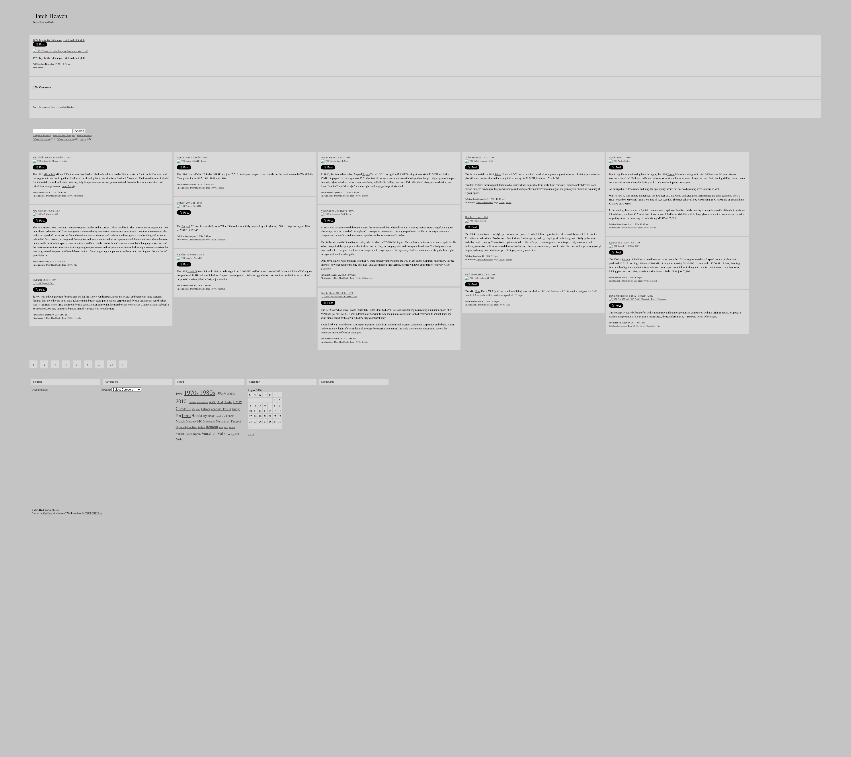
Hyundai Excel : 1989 (44, 279)
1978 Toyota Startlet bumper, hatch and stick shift (59, 40)
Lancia (221, 187)
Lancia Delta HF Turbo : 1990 (192, 157)
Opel (228, 421)
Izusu (217, 416)
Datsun (226, 409)
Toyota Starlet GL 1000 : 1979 (337, 293)
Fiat (658, 325)
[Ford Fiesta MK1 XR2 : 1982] (479, 277)
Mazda (180, 421)
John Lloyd (68, 186)
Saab (221, 427)
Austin (671, 174)
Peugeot (186, 226)
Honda (509, 259)
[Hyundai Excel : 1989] (44, 283)
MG (39, 227)
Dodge (236, 409)
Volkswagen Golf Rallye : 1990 (337, 210)
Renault (626, 259)
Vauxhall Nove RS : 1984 (190, 254)
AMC (213, 402)
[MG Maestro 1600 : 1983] (45, 214)
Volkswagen (336, 227)
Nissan (220, 421)
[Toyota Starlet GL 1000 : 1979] (339, 296)
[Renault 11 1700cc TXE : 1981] (624, 245)
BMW (237, 401)
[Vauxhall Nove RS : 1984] (189, 257)
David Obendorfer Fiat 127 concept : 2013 (631, 295)
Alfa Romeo (202, 402)
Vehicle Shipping (84, 135)
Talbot (498, 174)
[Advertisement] (353, 415)
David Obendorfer (706, 316)
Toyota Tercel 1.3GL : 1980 (335, 157)
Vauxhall (192, 271)
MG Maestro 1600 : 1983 (46, 210)
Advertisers (106, 389)
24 (111, 364)
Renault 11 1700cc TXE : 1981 (625, 242)
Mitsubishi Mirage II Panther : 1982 (52, 157)
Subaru (180, 434)
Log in (56, 509)
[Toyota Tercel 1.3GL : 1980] (334, 160)
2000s (231, 393)
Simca (232, 427)
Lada (222, 416)
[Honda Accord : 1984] (475, 220)
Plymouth (181, 427)
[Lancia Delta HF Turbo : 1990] (191, 160)
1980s (69, 195)
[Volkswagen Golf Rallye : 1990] (336, 214)
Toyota (366, 174)
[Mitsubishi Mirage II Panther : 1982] (50, 160)
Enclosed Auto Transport (64, 135)
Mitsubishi (49, 174)
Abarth (192, 402)
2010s (635, 325)
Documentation (40, 389)
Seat (226, 427)
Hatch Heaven (50, 16)
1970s (358, 341)
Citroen (206, 409)
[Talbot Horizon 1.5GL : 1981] (479, 160)
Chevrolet (183, 408)
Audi (220, 402)
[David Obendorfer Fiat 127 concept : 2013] (638, 299)
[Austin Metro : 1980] (619, 160)
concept (83, 139)
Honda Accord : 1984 (476, 217)
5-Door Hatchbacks (65, 139)
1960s (179, 393)
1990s (214, 187)
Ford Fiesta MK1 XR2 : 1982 (480, 274)
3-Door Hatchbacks (41, 139)
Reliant (201, 427)
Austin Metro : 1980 (619, 157)
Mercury (191, 421)
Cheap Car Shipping (42, 135)
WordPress (47, 513)
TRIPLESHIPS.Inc (93, 513)
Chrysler (196, 409)
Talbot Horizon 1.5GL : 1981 (480, 157)
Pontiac (192, 427)
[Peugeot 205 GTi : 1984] (189, 206)
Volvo (180, 439)
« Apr (251, 434)
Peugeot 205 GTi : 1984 (189, 202)
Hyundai (77, 317)
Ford (477, 291)
